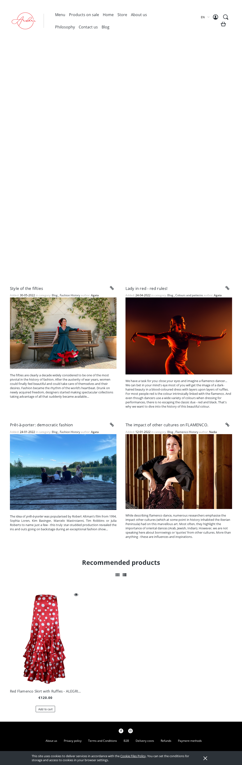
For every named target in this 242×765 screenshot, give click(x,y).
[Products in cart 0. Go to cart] (224, 26)
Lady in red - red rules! (146, 288)
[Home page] (32, 21)
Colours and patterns (189, 295)
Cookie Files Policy (133, 756)
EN (203, 17)
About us (51, 741)
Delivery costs (145, 741)
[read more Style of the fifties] (111, 288)
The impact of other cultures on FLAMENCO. (166, 425)
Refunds (166, 741)
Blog (55, 295)
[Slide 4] (121, 160)
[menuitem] (60, 15)
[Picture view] (117, 574)
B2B (126, 741)
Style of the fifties (26, 288)
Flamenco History (186, 432)
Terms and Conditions (102, 741)
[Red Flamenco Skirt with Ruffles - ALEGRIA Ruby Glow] (45, 637)
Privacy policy (73, 741)
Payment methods (190, 741)
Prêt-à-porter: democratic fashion (41, 425)
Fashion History (70, 295)
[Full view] (124, 574)
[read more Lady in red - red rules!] (227, 288)
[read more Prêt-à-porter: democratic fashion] (111, 424)
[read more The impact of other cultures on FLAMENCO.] (227, 424)
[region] (121, 160)
